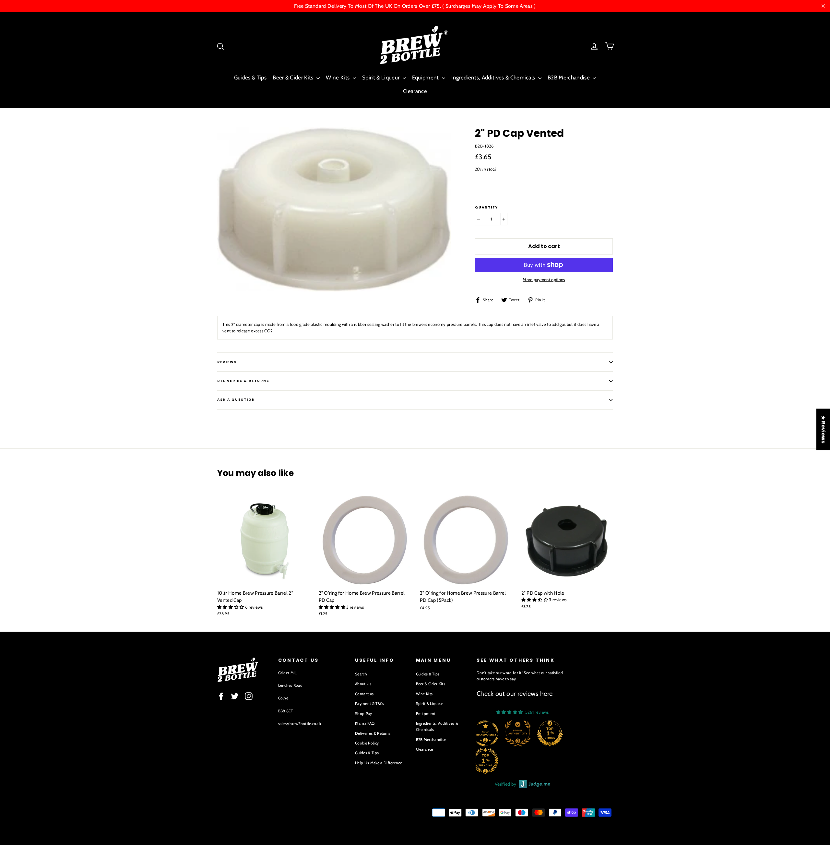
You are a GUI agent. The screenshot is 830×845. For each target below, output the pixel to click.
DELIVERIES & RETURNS (243, 381)
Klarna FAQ (364, 723)
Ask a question (236, 400)
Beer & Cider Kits (294, 77)
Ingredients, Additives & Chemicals (493, 77)
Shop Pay (363, 713)
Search (361, 674)
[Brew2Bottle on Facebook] (221, 696)
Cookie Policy (367, 743)
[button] (231, 607)
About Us (363, 683)
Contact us (364, 693)
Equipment (426, 77)
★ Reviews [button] (823, 429)
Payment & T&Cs (369, 703)
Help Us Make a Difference (378, 762)
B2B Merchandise (569, 77)
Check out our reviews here (514, 693)
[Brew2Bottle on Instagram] (249, 696)
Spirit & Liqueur (381, 77)
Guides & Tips (250, 77)
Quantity (486, 207)
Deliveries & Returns (373, 733)
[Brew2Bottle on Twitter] (235, 696)
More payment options (544, 279)
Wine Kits (338, 77)
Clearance (415, 91)
